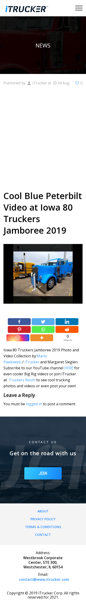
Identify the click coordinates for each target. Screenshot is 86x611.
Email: (43, 574)
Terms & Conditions (43, 527)
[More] (41, 337)
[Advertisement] (43, 137)
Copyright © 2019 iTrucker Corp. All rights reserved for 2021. (43, 595)
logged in (34, 403)
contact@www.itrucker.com (44, 579)
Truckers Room (22, 379)
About (43, 511)
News (43, 45)
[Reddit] (66, 329)
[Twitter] (43, 321)
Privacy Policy (43, 519)
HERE (68, 367)
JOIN (43, 473)
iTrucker (32, 361)
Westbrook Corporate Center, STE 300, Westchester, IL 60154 (43, 562)
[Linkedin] (66, 321)
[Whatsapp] (43, 329)
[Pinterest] (19, 329)
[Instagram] (17, 337)
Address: (43, 552)
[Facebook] (19, 321)
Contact (43, 534)
